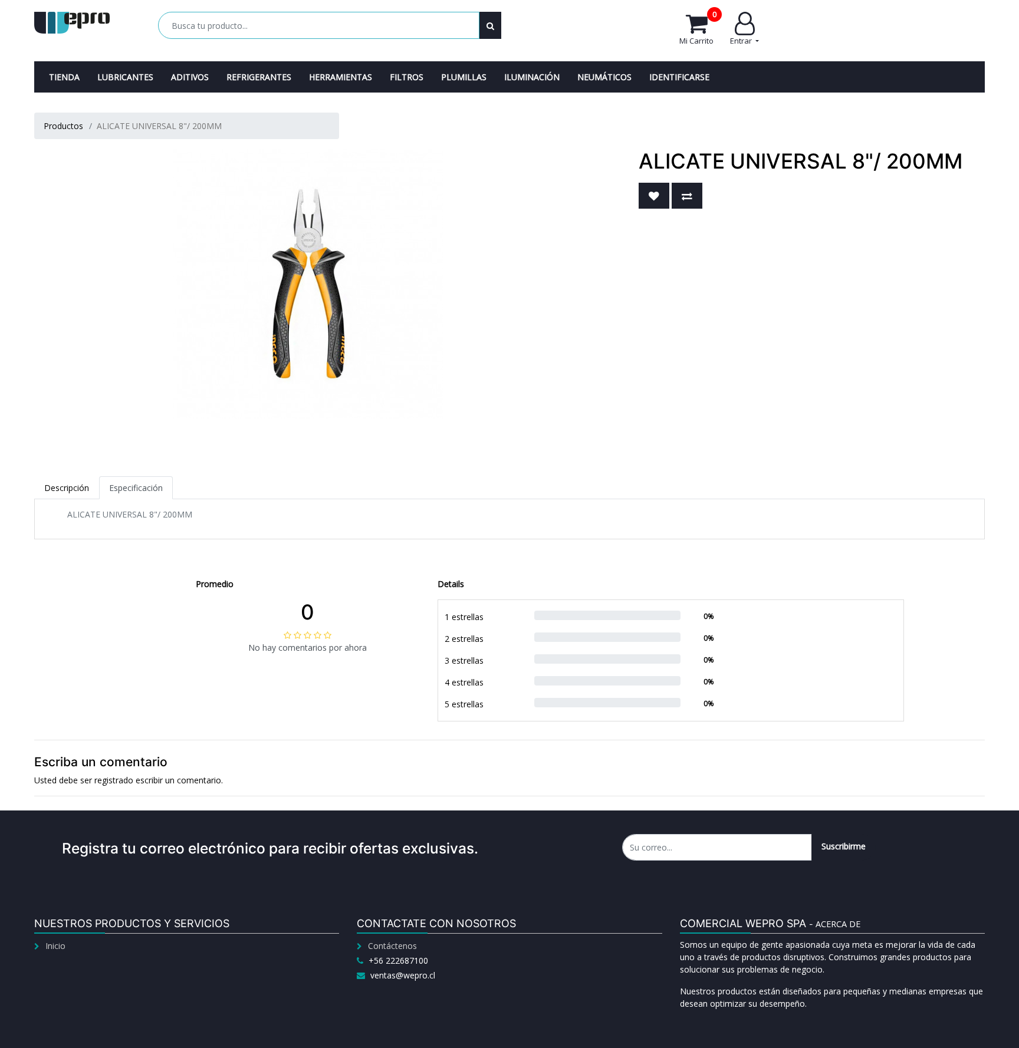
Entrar (742, 40)
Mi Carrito (697, 29)
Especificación (136, 487)
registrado (113, 780)
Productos (63, 125)
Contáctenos (392, 945)
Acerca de (838, 924)
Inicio (55, 945)
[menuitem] (64, 77)
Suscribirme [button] (843, 846)
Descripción (66, 487)
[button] (654, 196)
